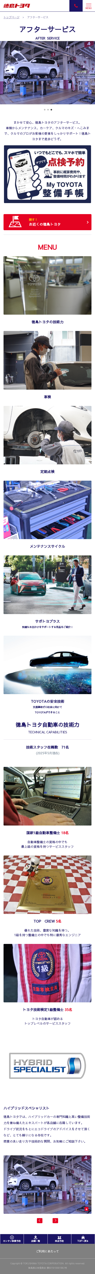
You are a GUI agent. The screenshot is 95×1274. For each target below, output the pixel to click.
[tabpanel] (47, 72)
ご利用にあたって (47, 1251)
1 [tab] (44, 111)
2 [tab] (47, 111)
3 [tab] (51, 111)
